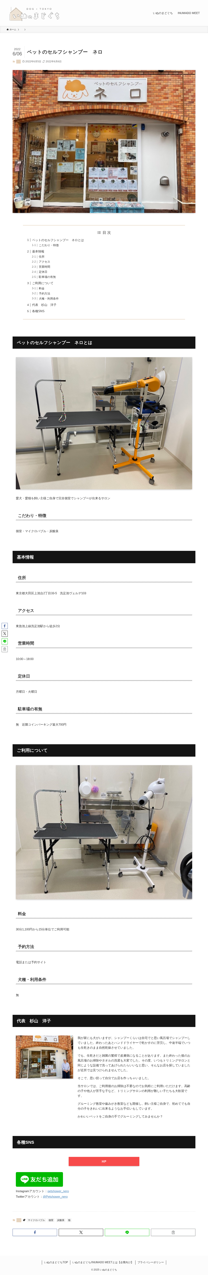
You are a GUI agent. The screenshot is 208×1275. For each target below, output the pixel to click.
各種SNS (38, 311)
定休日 (43, 271)
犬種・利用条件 (49, 298)
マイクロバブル (36, 1220)
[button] (35, 1232)
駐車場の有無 (47, 276)
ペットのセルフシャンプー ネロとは (58, 240)
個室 (51, 1220)
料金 (41, 288)
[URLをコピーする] (173, 1232)
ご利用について (42, 283)
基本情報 (38, 251)
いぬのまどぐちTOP (56, 1262)
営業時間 (44, 266)
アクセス (44, 261)
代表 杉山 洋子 (44, 304)
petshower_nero (58, 1191)
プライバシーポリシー (151, 1262)
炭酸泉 (60, 1220)
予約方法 (44, 293)
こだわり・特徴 (49, 245)
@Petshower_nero (55, 1196)
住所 (41, 256)
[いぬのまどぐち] (34, 13)
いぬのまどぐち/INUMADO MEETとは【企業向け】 (102, 1262)
